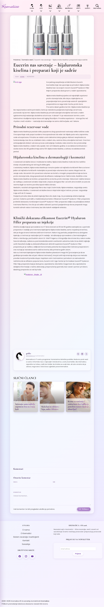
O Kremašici (26, 533)
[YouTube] (32, 556)
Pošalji (85, 509)
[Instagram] (26, 556)
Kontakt (26, 540)
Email (15, 482)
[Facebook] (82, 354)
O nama (26, 530)
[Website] (78, 354)
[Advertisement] (52, 331)
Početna (16, 60)
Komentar (17, 492)
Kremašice (45, 601)
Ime (54, 482)
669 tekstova (30, 356)
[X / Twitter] (86, 354)
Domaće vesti (27, 60)
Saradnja (26, 544)
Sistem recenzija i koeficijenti (26, 537)
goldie (22, 77)
